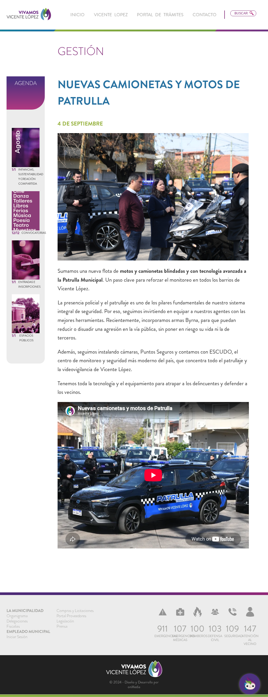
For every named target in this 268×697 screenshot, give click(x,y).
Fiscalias (13, 626)
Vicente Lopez (111, 15)
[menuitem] (77, 15)
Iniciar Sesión (17, 637)
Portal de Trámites (160, 15)
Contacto (204, 15)
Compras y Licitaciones (75, 611)
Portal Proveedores (71, 616)
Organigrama (17, 616)
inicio (77, 15)
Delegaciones (17, 621)
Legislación (65, 621)
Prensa (62, 626)
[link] (29, 14)
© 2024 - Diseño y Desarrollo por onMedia (134, 684)
